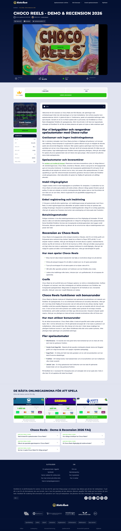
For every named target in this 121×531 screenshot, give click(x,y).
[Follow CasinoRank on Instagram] (90, 498)
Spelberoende (66, 528)
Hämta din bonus (66, 95)
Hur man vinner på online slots (50, 478)
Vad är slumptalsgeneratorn (51, 481)
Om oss (74, 469)
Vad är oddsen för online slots (50, 475)
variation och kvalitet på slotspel (54, 163)
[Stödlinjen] (70, 513)
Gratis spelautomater (91, 2)
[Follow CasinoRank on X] (94, 498)
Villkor (21, 528)
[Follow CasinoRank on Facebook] (86, 498)
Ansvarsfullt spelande (83, 528)
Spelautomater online (61, 2)
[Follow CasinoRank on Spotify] (102, 498)
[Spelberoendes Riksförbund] (54, 513)
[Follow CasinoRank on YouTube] (98, 498)
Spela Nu (60, 47)
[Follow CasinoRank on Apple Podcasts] (106, 498)
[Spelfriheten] (84, 513)
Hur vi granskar (74, 475)
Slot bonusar (76, 2)
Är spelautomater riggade (51, 469)
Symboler (51, 472)
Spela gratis (60, 52)
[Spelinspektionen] (26, 513)
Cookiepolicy (33, 528)
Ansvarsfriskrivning (49, 528)
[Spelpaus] (37, 513)
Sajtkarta (98, 528)
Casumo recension (60, 419)
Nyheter (105, 2)
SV (15, 498)
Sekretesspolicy (74, 472)
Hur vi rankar (74, 478)
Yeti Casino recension (29, 419)
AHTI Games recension (92, 419)
